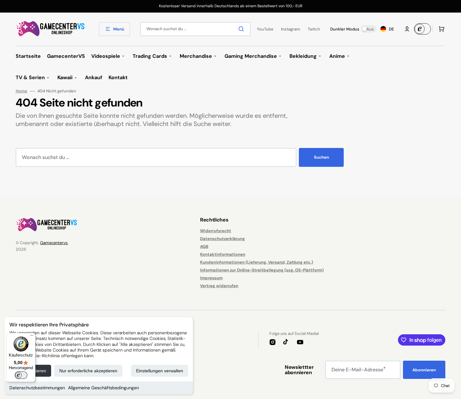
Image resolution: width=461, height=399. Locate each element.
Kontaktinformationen (222, 254)
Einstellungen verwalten (159, 370)
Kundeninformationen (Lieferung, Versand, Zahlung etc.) (256, 262)
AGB (204, 246)
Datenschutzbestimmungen (37, 388)
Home (21, 91)
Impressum (211, 278)
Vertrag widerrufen (219, 285)
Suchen (321, 157)
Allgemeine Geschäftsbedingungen (103, 388)
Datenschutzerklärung (222, 238)
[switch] (21, 375)
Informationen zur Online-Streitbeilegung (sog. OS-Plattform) (262, 270)
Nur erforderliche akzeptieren (88, 370)
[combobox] (195, 29)
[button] (407, 29)
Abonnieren (424, 370)
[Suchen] (242, 29)
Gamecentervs (54, 242)
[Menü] (31, 337)
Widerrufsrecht (215, 230)
